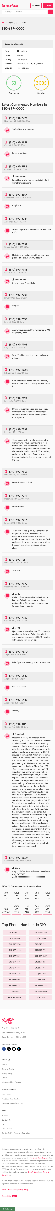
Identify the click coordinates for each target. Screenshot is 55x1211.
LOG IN (48, 5)
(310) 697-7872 (18, 583)
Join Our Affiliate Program (11, 1082)
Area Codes (6, 1094)
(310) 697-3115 (17, 724)
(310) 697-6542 (18, 675)
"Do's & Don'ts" (33, 1172)
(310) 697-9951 (18, 142)
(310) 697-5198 (18, 166)
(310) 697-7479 (18, 118)
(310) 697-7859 (18, 471)
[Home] (10, 5)
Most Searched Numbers (11, 1099)
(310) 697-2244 (18, 218)
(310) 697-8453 (27, 896)
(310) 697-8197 (18, 398)
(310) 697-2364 (18, 194)
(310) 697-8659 (18, 857)
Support (5, 1115)
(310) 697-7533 (18, 319)
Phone (10, 22)
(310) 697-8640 (18, 370)
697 (24, 22)
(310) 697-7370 (18, 651)
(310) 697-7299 (18, 429)
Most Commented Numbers (12, 1103)
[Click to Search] (50, 12)
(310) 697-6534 (18, 700)
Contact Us (6, 1120)
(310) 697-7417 (18, 520)
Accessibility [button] (6, 1196)
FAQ (3, 1124)
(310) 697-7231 (18, 295)
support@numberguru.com (16, 1032)
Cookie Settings (7, 1209)
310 (17, 22)
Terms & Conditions (9, 1189)
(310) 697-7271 (18, 495)
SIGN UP (36, 5)
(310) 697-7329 (18, 617)
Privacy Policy (7, 1073)
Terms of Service (8, 1069)
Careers (5, 1078)
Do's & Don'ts (7, 1129)
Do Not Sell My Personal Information (16, 1133)
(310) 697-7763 (18, 344)
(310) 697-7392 (18, 244)
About (4, 1064)
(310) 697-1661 (18, 559)
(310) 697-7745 (18, 269)
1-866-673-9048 (12, 1028)
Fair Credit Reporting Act (39, 1158)
